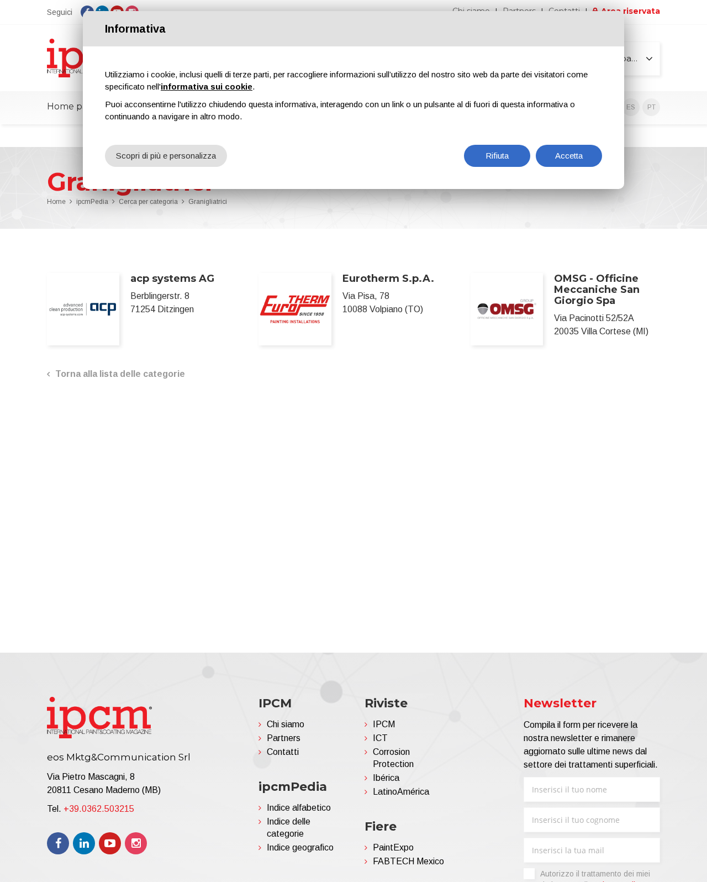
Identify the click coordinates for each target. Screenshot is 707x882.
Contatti (283, 752)
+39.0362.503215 (99, 808)
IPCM (384, 724)
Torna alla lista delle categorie (120, 374)
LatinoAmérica (401, 791)
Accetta (569, 155)
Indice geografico (300, 847)
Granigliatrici (207, 202)
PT (651, 107)
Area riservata (630, 11)
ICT (380, 738)
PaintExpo (393, 847)
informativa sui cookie (206, 86)
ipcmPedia (92, 202)
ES (630, 107)
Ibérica (386, 778)
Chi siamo (285, 724)
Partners (283, 738)
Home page (73, 106)
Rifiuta (497, 155)
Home (56, 202)
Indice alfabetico (299, 807)
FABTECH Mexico (408, 861)
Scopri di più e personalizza (166, 155)
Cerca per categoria (148, 202)
